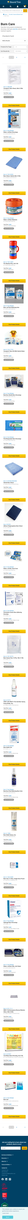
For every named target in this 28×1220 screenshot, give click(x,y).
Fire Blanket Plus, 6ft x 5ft (11, 263)
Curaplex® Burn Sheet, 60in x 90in (13, 88)
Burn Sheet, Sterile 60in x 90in (12, 176)
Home (6, 14)
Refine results (6, 40)
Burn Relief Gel (8, 747)
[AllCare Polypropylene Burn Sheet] (14, 512)
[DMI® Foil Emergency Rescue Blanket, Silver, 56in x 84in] (14, 996)
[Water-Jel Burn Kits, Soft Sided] (14, 952)
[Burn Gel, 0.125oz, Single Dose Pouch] (14, 865)
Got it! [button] (7, 1217)
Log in (10, 93)
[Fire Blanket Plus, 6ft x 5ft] (14, 250)
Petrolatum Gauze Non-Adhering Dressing (13, 613)
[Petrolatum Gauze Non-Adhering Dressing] (14, 598)
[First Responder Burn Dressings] (14, 425)
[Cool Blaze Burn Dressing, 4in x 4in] (14, 1042)
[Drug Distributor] (5, 1187)
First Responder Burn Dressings (12, 439)
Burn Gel (6, 1099)
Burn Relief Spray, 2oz (10, 835)
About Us (5, 1161)
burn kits (15, 29)
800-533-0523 (5, 1171)
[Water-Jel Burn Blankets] (14, 206)
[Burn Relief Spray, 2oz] (14, 821)
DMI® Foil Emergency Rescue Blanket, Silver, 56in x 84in (14, 1011)
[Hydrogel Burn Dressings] (14, 909)
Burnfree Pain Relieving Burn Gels (13, 791)
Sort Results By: (5, 51)
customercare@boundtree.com (8, 1173)
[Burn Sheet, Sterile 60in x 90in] (14, 162)
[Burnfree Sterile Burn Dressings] (14, 381)
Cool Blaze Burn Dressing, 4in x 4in (13, 1055)
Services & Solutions (7, 1155)
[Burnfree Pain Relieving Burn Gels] (14, 777)
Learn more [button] (5, 1213)
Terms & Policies (6, 1164)
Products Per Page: (6, 47)
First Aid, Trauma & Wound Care (16, 14)
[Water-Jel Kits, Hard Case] (14, 556)
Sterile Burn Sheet (9, 482)
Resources (5, 1158)
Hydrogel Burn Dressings (10, 922)
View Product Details (14, 105)
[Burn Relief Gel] (14, 733)
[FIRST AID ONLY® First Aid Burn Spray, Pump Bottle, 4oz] (14, 688)
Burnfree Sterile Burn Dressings (12, 395)
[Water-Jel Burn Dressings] (14, 118)
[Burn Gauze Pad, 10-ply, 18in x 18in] (14, 644)
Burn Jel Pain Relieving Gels (11, 307)
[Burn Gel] (14, 1086)
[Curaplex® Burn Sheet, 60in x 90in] (14, 74)
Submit (24, 1148)
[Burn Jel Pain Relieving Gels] (14, 293)
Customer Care (5, 1170)
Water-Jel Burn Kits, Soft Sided (12, 966)
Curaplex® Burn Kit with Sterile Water (14, 351)
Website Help (4, 1175)
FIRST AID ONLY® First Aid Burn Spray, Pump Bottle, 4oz (14, 702)
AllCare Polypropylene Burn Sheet (13, 526)
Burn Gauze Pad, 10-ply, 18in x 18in (13, 658)
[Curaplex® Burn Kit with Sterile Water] (14, 337)
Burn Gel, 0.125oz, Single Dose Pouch (14, 878)
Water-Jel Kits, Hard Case (11, 568)
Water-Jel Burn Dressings (11, 132)
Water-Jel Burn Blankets (10, 220)
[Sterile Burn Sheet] (14, 469)
